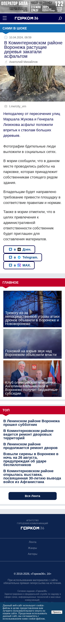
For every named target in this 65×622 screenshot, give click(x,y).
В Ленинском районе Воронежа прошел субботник (31, 423)
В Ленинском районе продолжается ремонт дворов (30, 446)
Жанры (32, 548)
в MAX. (22, 265)
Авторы (32, 554)
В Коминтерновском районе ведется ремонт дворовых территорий (28, 434)
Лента (32, 542)
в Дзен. (22, 249)
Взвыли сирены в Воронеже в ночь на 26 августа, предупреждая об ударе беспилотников (30, 459)
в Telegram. (26, 257)
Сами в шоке (14, 28)
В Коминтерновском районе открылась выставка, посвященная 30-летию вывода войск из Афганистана (32, 476)
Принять (57, 612)
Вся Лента (32, 496)
